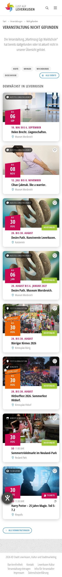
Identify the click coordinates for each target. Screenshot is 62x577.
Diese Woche (11, 75)
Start (4, 21)
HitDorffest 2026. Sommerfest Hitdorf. (29, 398)
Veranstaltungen (16, 21)
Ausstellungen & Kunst (20, 97)
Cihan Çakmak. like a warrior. (28, 185)
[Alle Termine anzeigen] (55, 501)
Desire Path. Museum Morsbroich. (31, 290)
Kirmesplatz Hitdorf (23, 404)
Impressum (19, 573)
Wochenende (43, 68)
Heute (15, 68)
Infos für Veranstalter (44, 569)
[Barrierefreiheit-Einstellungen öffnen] (7, 498)
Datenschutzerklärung (38, 573)
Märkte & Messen (17, 418)
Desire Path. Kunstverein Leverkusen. (33, 237)
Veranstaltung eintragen (19, 569)
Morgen (27, 68)
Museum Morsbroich (24, 136)
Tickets (51, 495)
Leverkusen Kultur (46, 564)
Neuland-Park (21, 457)
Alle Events (51, 75)
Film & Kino (15, 470)
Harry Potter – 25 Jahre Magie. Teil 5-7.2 (33, 507)
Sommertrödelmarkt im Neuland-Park (34, 453)
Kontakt (30, 564)
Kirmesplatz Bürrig (22, 348)
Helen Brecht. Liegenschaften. (29, 132)
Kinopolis (19, 514)
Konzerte (14, 366)
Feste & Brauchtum (18, 308)
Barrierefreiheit (15, 564)
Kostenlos (49, 227)
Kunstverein (20, 242)
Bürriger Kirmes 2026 (23, 343)
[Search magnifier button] (47, 8)
